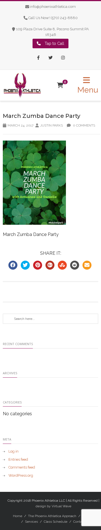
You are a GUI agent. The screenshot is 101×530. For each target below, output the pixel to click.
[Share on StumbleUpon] (62, 265)
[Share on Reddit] (74, 265)
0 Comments (83, 125)
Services (31, 522)
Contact (79, 522)
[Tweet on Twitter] (25, 265)
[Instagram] (62, 58)
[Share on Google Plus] (49, 265)
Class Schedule (55, 522)
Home (17, 516)
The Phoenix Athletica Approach (52, 516)
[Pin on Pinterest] (37, 265)
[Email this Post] (86, 265)
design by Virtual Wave (53, 506)
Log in (13, 451)
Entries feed (18, 459)
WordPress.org (20, 475)
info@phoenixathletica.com (53, 6)
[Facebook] (38, 58)
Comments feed (21, 467)
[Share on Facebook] (12, 265)
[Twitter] (50, 58)
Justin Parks (51, 125)
